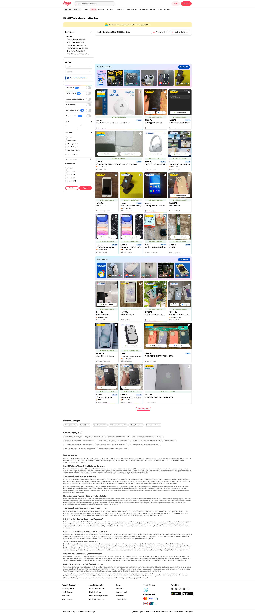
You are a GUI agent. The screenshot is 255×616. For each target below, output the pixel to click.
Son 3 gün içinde (73, 144)
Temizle (72, 188)
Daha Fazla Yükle (143, 409)
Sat (187, 3)
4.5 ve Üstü (72, 181)
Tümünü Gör (184, 67)
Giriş (176, 3)
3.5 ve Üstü (72, 175)
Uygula (85, 188)
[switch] (88, 87)
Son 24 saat (72, 141)
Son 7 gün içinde (73, 147)
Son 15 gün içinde (73, 150)
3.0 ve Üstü (72, 171)
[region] (143, 78)
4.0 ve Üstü (72, 178)
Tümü (70, 137)
